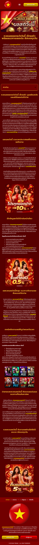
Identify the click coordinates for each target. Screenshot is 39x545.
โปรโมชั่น (31, 500)
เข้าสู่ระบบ (24, 500)
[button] (19, 4)
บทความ (14, 500)
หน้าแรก (8, 500)
